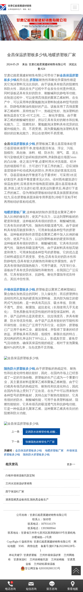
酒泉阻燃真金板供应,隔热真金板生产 (27, 499)
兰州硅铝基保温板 (44, 563)
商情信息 (32, 546)
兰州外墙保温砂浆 (50, 555)
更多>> (71, 464)
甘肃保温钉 (20, 559)
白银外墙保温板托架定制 (20, 475)
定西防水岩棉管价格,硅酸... (41, 431)
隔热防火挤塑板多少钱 (36, 454)
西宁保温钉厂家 (15, 491)
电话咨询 (10, 588)
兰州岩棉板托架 (39, 559)
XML (21, 546)
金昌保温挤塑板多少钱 (28, 450)
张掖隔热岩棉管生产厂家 (40, 441)
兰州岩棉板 (57, 559)
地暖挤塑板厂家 (54, 450)
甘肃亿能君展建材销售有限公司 (52, 541)
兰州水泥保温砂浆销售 (19, 483)
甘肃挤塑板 (30, 555)
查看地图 (72, 588)
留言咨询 (51, 588)
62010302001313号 (42, 568)
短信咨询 (31, 588)
